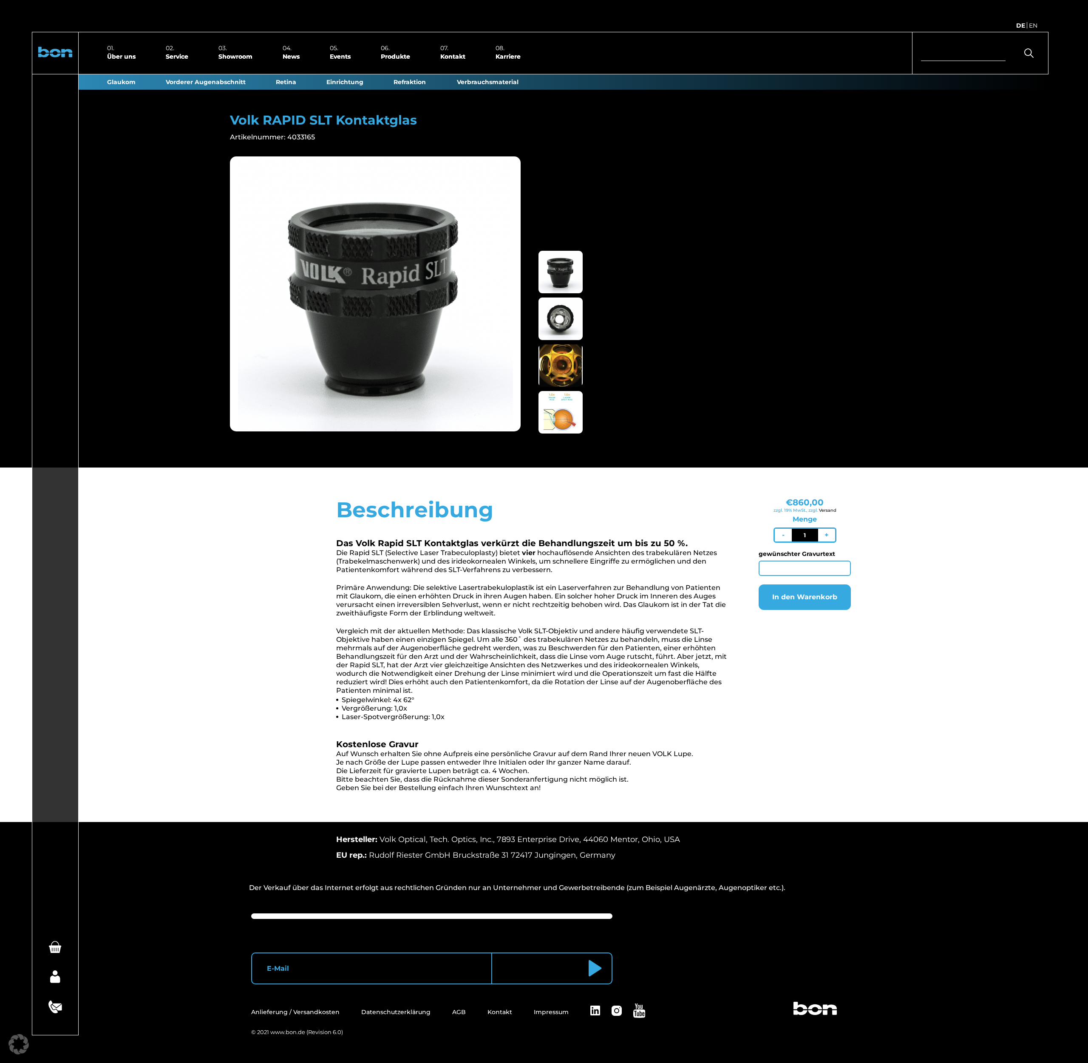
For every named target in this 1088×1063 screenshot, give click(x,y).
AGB (459, 1012)
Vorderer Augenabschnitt (206, 82)
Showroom (235, 56)
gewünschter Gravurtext (797, 554)
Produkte (395, 56)
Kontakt (452, 56)
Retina (286, 82)
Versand (827, 510)
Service (177, 56)
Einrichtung (344, 82)
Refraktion (410, 82)
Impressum (551, 1012)
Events (340, 56)
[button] (55, 53)
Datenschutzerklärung (396, 1012)
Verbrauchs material (487, 82)
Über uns (121, 56)
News (291, 56)
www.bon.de (287, 1032)
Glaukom (121, 82)
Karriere (508, 56)
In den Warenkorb (804, 597)
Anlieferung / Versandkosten (295, 1012)
